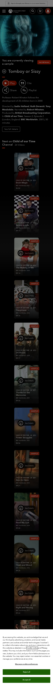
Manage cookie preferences (26, 664)
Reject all (26, 672)
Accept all (26, 680)
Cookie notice (32, 648)
